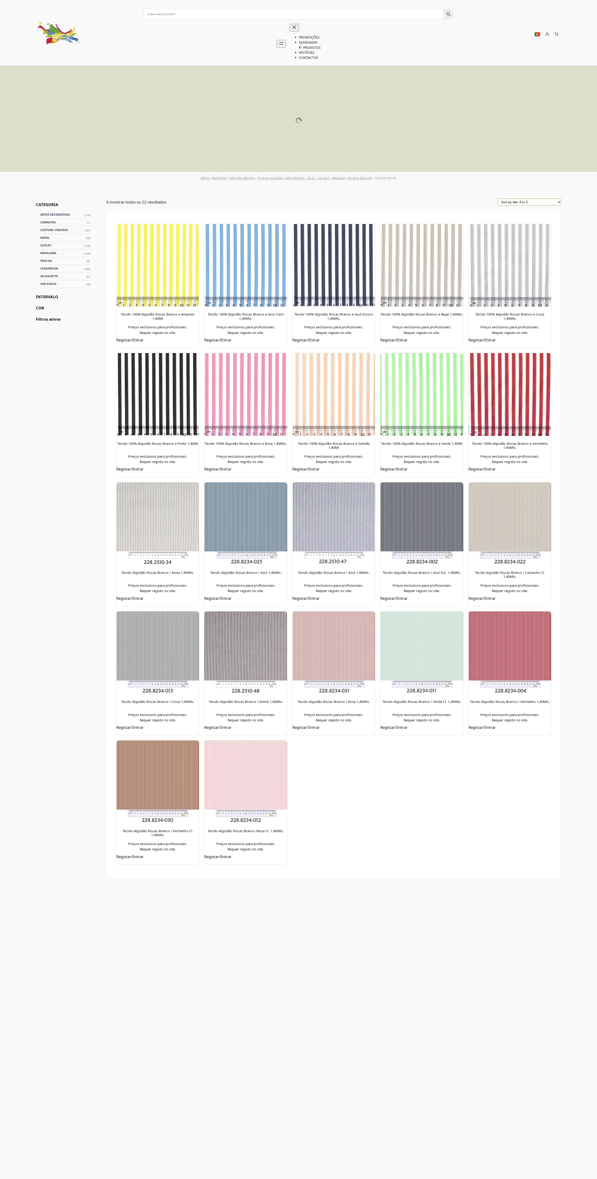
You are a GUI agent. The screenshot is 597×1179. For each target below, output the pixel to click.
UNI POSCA (102, 161)
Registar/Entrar (130, 340)
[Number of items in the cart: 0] (556, 34)
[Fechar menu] (294, 28)
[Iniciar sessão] (547, 34)
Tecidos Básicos (359, 178)
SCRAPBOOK (373, 161)
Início (205, 178)
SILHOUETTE (238, 161)
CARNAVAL (65, 222)
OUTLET (65, 245)
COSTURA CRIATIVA (242, 178)
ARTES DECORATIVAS (65, 214)
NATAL (65, 237)
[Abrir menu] (281, 44)
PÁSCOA (509, 161)
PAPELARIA (65, 253)
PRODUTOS (219, 178)
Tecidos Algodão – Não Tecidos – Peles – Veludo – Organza (301, 178)
